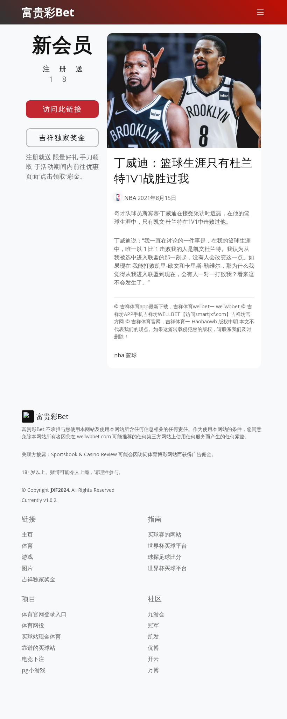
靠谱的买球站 (38, 648)
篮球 (131, 355)
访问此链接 (62, 109)
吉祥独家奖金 (62, 137)
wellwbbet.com (94, 436)
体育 (27, 545)
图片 (27, 568)
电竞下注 (33, 659)
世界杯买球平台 (167, 545)
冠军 (153, 625)
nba (119, 355)
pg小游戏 (34, 670)
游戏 (27, 557)
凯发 (153, 636)
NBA (130, 198)
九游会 (156, 614)
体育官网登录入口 (44, 614)
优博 (153, 648)
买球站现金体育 (41, 636)
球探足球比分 (164, 557)
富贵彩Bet (48, 12)
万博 (153, 670)
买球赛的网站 (164, 534)
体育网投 (33, 625)
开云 (153, 659)
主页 (27, 534)
